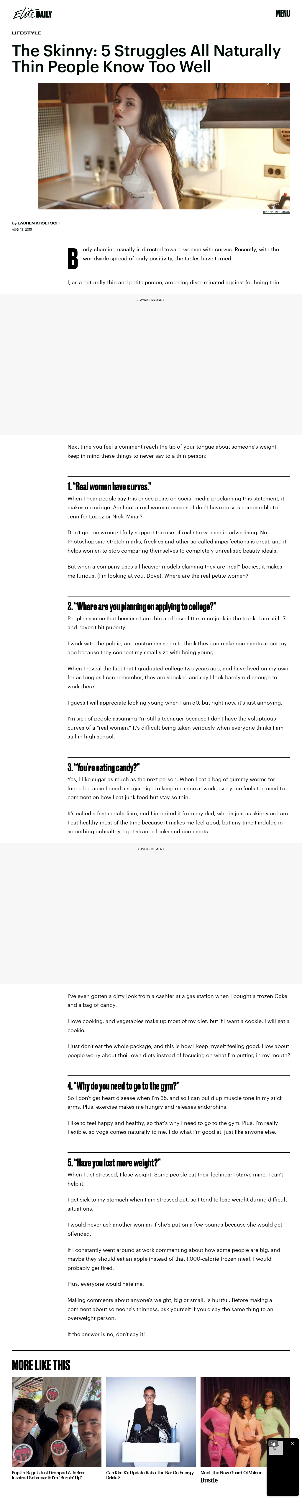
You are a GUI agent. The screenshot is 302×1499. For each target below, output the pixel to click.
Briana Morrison (276, 212)
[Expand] (273, 1443)
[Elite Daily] (32, 13)
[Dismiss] (292, 1443)
